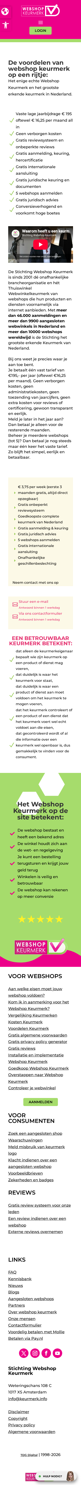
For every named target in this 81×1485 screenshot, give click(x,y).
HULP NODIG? (52, 1476)
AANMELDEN (40, 1102)
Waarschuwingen (25, 1140)
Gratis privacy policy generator (37, 1041)
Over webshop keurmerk (32, 1312)
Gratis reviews (21, 1048)
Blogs (13, 1292)
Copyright (17, 1418)
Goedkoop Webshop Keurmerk (38, 1068)
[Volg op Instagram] (35, 1353)
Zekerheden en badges (31, 1180)
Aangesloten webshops (31, 1298)
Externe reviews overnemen (35, 1231)
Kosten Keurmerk (25, 1022)
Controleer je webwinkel (32, 1088)
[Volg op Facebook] (46, 1353)
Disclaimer (18, 1411)
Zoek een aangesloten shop (35, 1133)
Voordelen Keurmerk (28, 1028)
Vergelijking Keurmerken (32, 1015)
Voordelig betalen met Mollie (36, 1332)
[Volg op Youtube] (57, 1353)
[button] (5, 25)
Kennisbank (20, 1279)
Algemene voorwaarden (31, 1431)
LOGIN (40, 31)
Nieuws (15, 1285)
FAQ (12, 1272)
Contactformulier (24, 1325)
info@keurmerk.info (27, 1398)
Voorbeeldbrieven (25, 1173)
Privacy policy (21, 1425)
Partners (16, 1305)
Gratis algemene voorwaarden (37, 1035)
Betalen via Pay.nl (25, 1338)
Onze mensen (21, 1318)
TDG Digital (29, 1455)
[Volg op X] (24, 1353)
